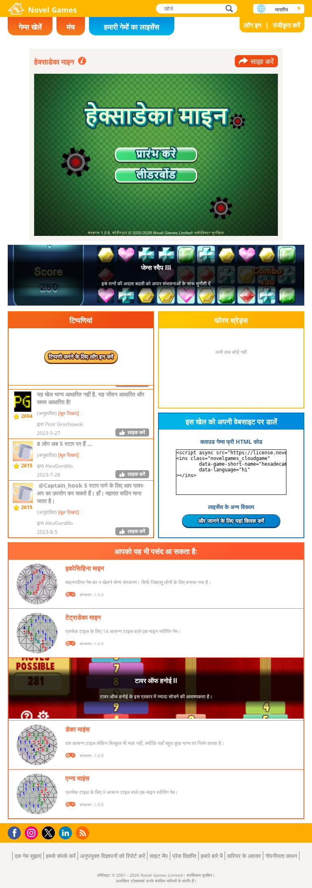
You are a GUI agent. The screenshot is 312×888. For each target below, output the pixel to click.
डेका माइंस (77, 729)
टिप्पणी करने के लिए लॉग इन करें (81, 356)
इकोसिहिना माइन (84, 568)
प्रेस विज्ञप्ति (184, 856)
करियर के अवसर (244, 856)
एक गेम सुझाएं (28, 856)
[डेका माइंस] (37, 745)
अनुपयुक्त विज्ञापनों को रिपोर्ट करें (112, 856)
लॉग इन (252, 25)
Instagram (32, 832)
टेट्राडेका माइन (83, 617)
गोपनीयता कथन (281, 856)
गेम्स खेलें (30, 27)
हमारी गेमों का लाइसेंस (131, 27)
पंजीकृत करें (286, 25)
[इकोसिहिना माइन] (37, 584)
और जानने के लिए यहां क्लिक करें (231, 520)
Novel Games (52, 10)
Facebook (16, 831)
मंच (71, 27)
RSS (83, 832)
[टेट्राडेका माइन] (37, 633)
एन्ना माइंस (77, 778)
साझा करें (262, 61)
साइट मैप (159, 856)
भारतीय (281, 9)
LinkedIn (67, 833)
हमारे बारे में (212, 856)
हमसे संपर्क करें (61, 856)
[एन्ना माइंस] (37, 794)
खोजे (229, 8)
